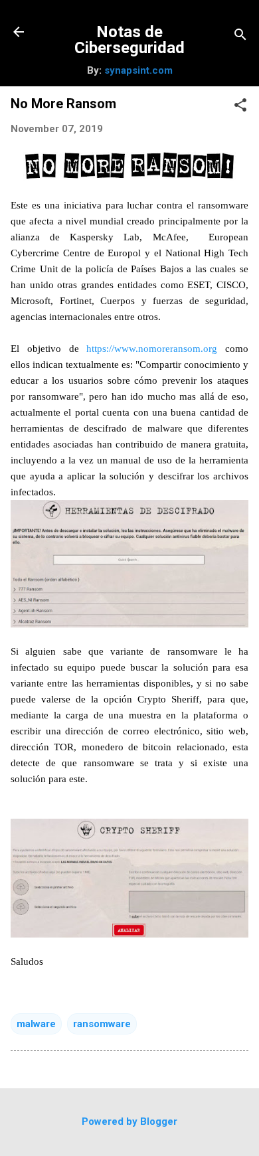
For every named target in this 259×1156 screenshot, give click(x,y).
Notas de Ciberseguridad (129, 40)
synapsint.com (138, 70)
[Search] (240, 36)
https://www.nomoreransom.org (151, 348)
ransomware (102, 1024)
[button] (240, 106)
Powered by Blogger (129, 1121)
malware (36, 1024)
